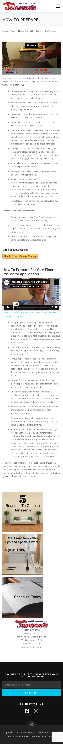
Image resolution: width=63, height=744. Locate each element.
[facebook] (27, 711)
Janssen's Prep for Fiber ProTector (18, 312)
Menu (57, 6)
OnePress (24, 736)
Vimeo (20, 316)
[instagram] (36, 711)
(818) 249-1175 (31, 629)
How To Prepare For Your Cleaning (20, 256)
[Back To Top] (31, 725)
